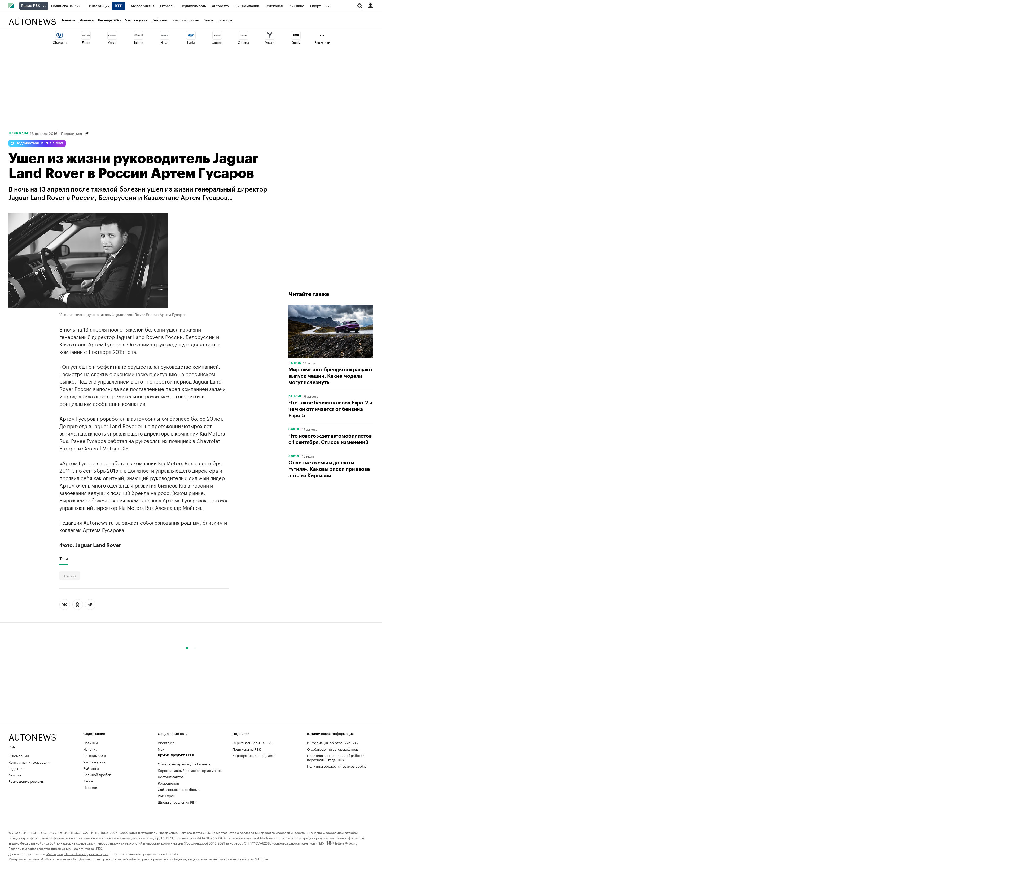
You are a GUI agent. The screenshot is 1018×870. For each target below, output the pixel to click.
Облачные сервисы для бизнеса (184, 763)
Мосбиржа (54, 853)
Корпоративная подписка (253, 755)
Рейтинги (159, 20)
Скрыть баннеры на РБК (252, 742)
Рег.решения (168, 782)
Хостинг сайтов (171, 776)
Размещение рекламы (26, 781)
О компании (18, 755)
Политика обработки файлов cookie (337, 765)
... (328, 5)
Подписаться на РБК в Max (39, 143)
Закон (209, 20)
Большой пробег (185, 20)
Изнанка (86, 20)
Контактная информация (29, 761)
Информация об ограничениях (332, 742)
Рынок (294, 362)
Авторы (14, 774)
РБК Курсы (166, 795)
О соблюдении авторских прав (333, 748)
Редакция (16, 768)
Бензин (295, 396)
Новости (225, 20)
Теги (63, 558)
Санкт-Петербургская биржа (86, 853)
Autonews (32, 19)
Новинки (67, 20)
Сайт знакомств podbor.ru (179, 789)
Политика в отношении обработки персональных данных (336, 757)
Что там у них (136, 20)
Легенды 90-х (109, 20)
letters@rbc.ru (346, 842)
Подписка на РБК (246, 748)
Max (161, 748)
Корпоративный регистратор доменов (190, 770)
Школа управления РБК (177, 801)
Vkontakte (166, 742)
